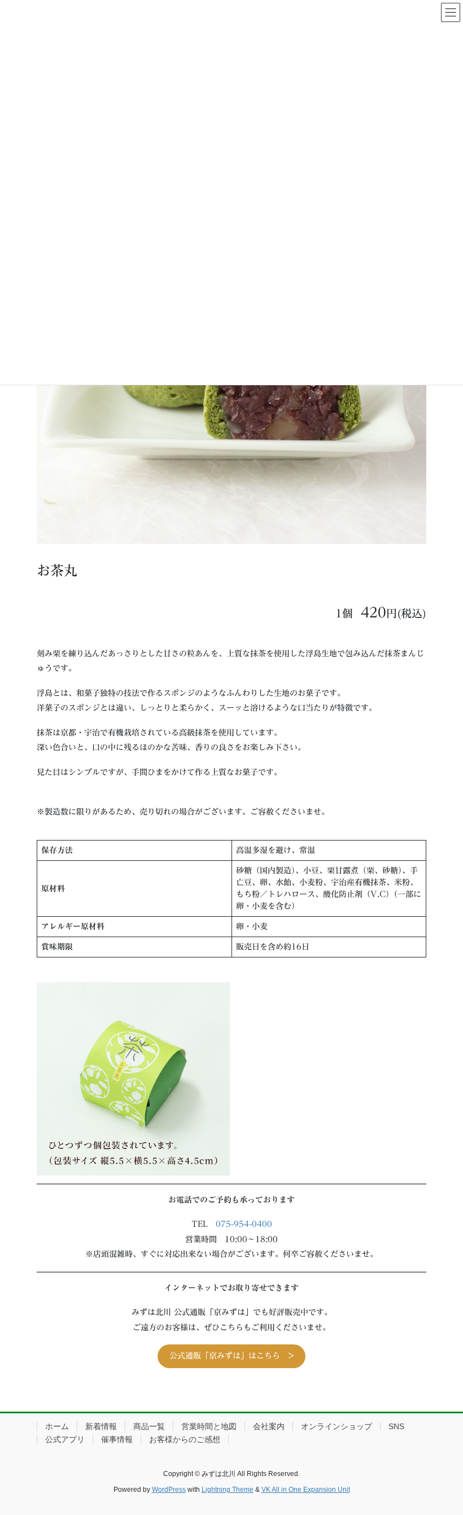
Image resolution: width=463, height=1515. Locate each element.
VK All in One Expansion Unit (305, 1490)
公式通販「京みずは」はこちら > (231, 1356)
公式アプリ (65, 1439)
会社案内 (269, 1426)
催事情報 (117, 1439)
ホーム (57, 1426)
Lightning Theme (228, 1490)
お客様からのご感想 (184, 1439)
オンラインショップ (336, 1426)
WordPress (169, 1490)
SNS (396, 1426)
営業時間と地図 (209, 1426)
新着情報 (101, 1426)
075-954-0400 (244, 1224)
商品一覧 (149, 1426)
